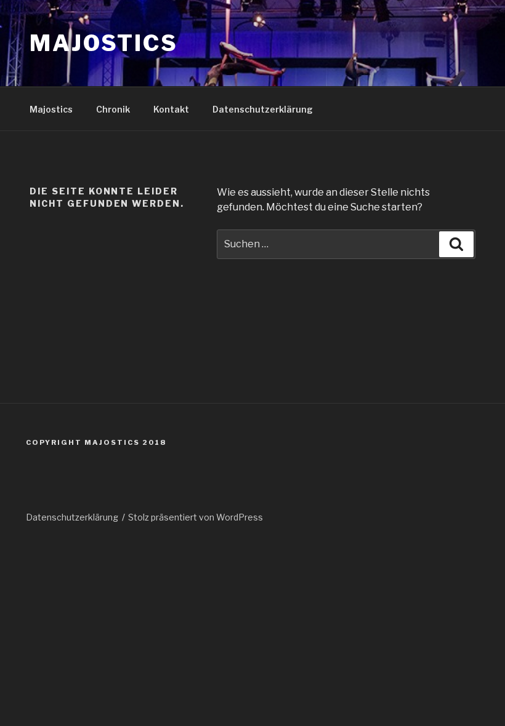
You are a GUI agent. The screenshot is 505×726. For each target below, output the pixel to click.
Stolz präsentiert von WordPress (195, 517)
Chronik (113, 109)
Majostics (104, 43)
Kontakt (171, 109)
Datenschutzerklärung (262, 109)
